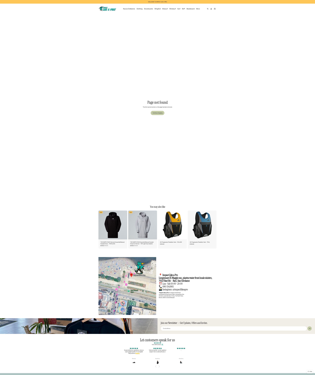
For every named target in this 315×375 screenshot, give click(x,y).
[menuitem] (198, 9)
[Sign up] (309, 328)
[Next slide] (124, 225)
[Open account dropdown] (211, 9)
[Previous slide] (100, 225)
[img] (157, 343)
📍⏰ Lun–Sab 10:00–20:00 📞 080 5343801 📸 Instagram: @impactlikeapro (185, 282)
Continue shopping (157, 113)
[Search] (208, 9)
